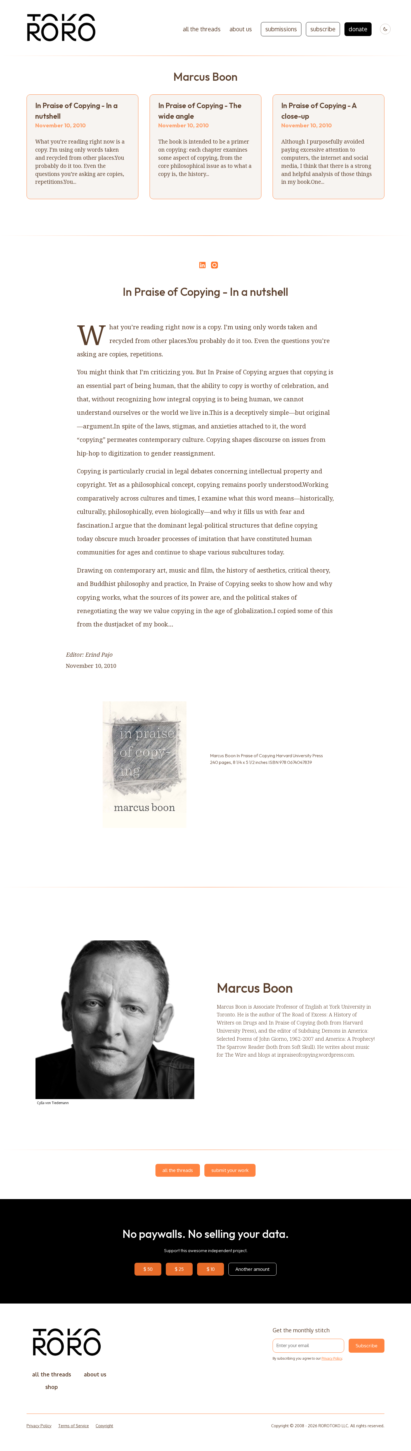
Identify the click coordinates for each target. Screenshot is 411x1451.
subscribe (323, 29)
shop (51, 1386)
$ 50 (148, 1269)
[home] (62, 29)
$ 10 (211, 1269)
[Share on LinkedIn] (201, 265)
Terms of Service (73, 1425)
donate (358, 29)
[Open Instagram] (214, 267)
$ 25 (179, 1269)
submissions (281, 29)
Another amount (252, 1269)
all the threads (202, 29)
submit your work (230, 1170)
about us (241, 29)
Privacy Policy (332, 1358)
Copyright (104, 1425)
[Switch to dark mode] (385, 29)
